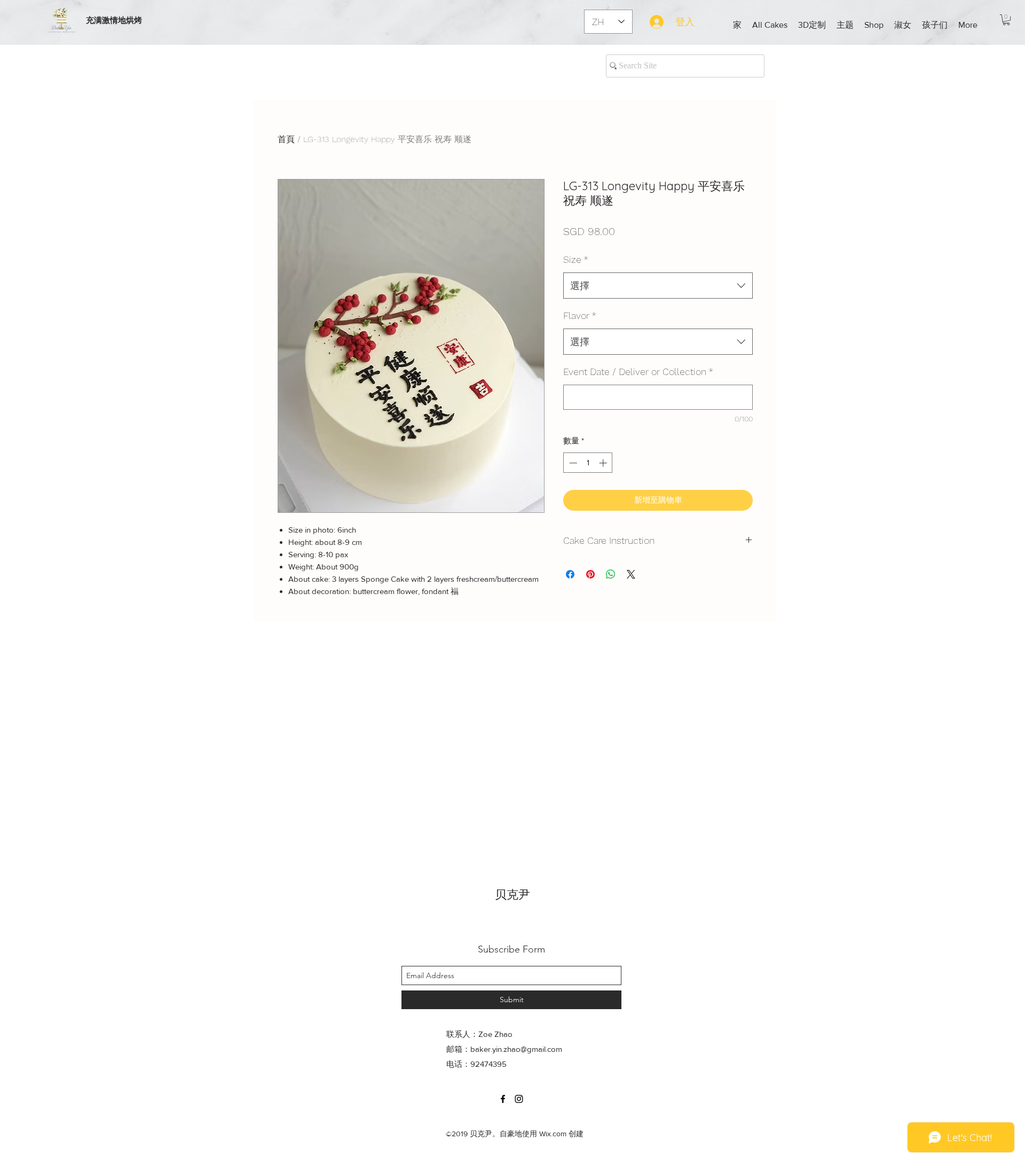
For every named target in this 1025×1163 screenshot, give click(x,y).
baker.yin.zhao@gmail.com (516, 1048)
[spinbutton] (588, 463)
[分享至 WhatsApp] (610, 574)
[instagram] (519, 1099)
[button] (812, 25)
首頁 (286, 139)
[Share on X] (631, 574)
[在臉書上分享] (570, 574)
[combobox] (658, 285)
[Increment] (604, 463)
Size (575, 259)
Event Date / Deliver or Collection (638, 371)
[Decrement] (572, 463)
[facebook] (503, 1099)
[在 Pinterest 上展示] (590, 574)
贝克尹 (512, 894)
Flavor (579, 315)
